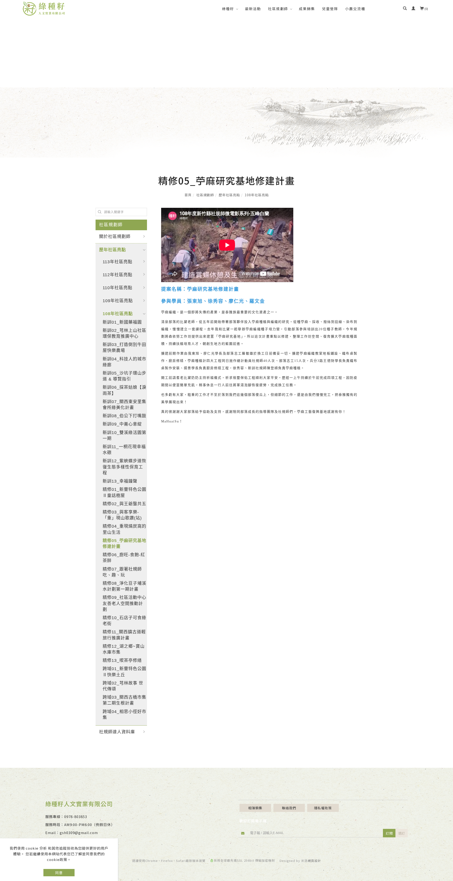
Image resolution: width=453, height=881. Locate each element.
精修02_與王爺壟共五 (124, 503)
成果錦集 (307, 8)
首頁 (188, 194)
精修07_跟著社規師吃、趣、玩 (122, 572)
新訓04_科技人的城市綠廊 (124, 362)
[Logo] (44, 8)
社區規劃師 (278, 8)
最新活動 (253, 8)
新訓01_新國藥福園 (122, 322)
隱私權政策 (323, 808)
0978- (69, 816)
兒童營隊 (330, 8)
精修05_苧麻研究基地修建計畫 (124, 543)
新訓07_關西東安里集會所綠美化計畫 (124, 404)
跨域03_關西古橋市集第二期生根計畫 (124, 700)
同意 (59, 872)
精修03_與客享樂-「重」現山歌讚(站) (122, 515)
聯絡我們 (289, 808)
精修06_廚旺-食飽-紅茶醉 (124, 557)
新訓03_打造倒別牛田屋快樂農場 (124, 347)
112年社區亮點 (117, 274)
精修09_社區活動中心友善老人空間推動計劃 (124, 603)
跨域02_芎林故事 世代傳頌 (123, 686)
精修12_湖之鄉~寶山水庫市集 (124, 649)
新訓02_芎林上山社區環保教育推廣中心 (124, 333)
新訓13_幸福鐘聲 (120, 481)
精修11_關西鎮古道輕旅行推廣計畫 (124, 635)
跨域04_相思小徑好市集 (124, 714)
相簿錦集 (255, 808)
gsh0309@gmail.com (79, 832)
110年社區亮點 (117, 287)
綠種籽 (228, 8)
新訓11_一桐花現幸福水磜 (124, 449)
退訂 (401, 833)
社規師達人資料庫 (117, 732)
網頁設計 (314, 860)
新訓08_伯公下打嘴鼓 (124, 415)
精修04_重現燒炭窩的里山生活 (124, 529)
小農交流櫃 (355, 8)
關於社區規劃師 (114, 236)
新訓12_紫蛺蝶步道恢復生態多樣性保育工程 (124, 467)
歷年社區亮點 (229, 194)
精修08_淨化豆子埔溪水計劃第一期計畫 (124, 586)
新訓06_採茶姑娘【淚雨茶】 (124, 390)
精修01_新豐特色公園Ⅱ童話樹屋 (124, 492)
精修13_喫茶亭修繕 (122, 660)
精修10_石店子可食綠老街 (124, 620)
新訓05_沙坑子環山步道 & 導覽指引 (124, 376)
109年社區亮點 (118, 300)
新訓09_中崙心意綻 (122, 424)
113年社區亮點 (117, 261)
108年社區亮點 (257, 194)
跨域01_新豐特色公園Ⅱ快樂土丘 (124, 671)
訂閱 (389, 833)
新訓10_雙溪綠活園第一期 (124, 435)
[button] (405, 8)
